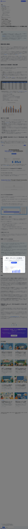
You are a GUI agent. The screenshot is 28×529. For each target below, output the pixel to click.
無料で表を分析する (14, 262)
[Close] (23, 257)
